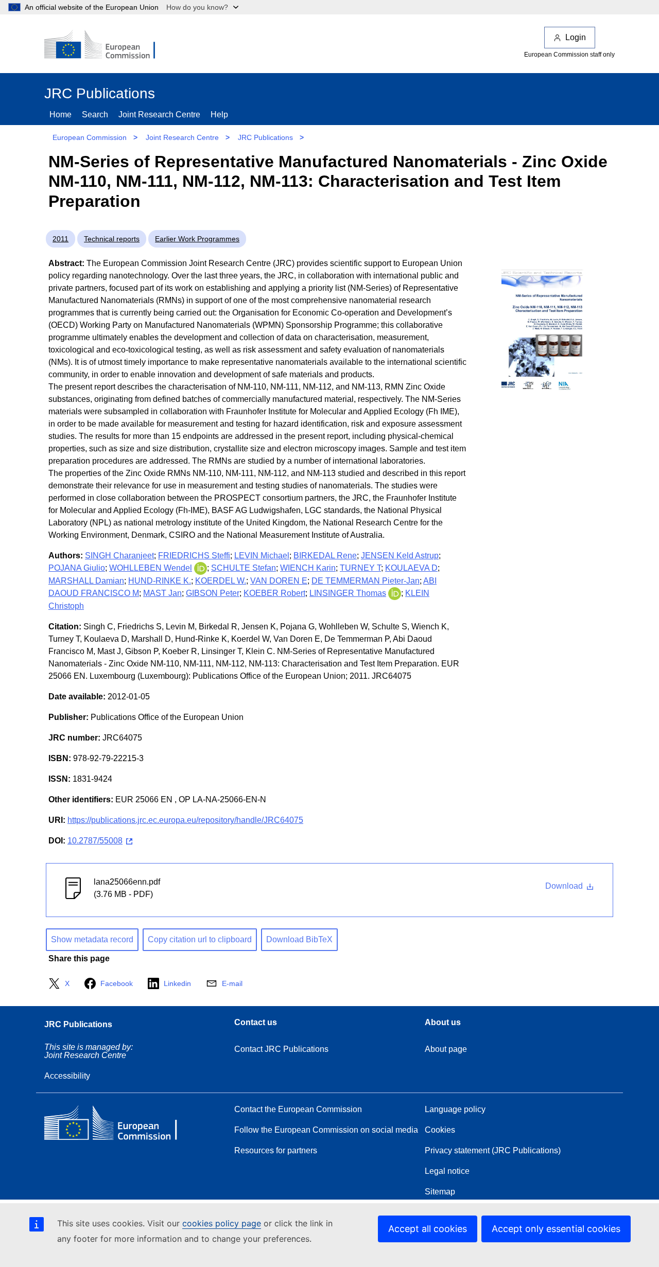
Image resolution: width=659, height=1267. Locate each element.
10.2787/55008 (95, 840)
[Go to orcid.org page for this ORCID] (200, 568)
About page (446, 1049)
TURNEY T (360, 568)
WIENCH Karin (308, 568)
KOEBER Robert (274, 593)
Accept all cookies (427, 1228)
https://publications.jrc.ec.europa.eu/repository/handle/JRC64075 (185, 820)
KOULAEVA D (411, 568)
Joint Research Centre (159, 114)
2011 (60, 239)
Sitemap (440, 1191)
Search (95, 114)
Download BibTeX (299, 939)
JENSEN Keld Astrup (400, 555)
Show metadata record (92, 939)
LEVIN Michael (261, 555)
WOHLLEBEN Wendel (150, 568)
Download (565, 886)
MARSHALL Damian (86, 580)
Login (575, 37)
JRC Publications (265, 137)
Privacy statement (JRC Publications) (493, 1150)
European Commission (90, 137)
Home (60, 114)
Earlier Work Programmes (197, 239)
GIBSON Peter (212, 593)
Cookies (440, 1129)
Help (219, 114)
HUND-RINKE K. (159, 580)
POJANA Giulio (76, 568)
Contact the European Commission (298, 1109)
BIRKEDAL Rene (325, 555)
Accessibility (67, 1075)
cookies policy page (221, 1223)
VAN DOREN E (278, 580)
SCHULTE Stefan (243, 568)
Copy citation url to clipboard (200, 939)
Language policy (455, 1109)
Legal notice (447, 1171)
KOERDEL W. (220, 580)
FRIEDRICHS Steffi (194, 555)
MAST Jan (162, 593)
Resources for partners (275, 1150)
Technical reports (112, 239)
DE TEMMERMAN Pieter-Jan (365, 580)
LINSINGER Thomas (347, 593)
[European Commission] (106, 45)
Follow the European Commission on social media (326, 1129)
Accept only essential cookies (556, 1228)
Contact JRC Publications (281, 1049)
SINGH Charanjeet (119, 555)
